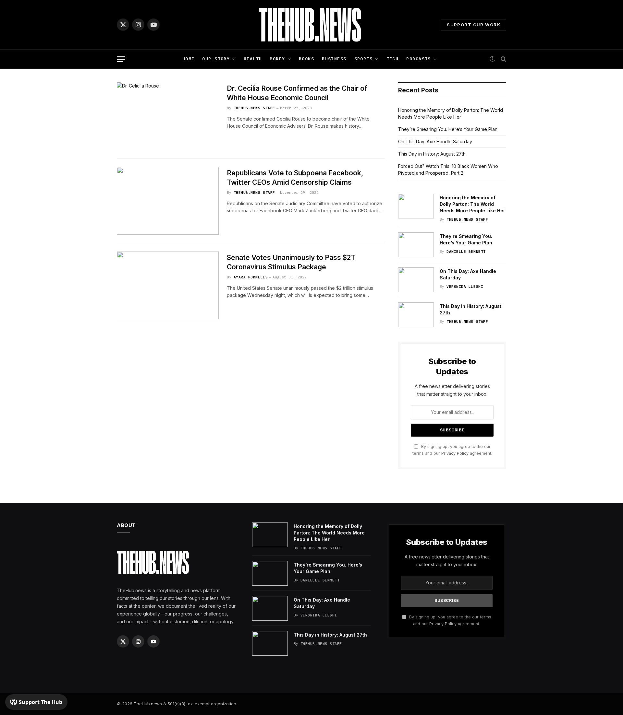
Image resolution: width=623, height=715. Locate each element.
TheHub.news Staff (254, 108)
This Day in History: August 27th (432, 154)
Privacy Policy (455, 453)
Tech (392, 59)
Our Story (216, 59)
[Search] (502, 59)
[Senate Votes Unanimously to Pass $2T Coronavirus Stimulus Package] (168, 285)
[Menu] (121, 59)
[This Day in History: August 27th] (416, 314)
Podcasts (418, 59)
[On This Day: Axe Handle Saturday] (416, 279)
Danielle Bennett (466, 251)
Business (334, 59)
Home (188, 59)
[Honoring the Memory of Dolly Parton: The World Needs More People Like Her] (416, 206)
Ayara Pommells (251, 277)
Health (253, 59)
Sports (363, 59)
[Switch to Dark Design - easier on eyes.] (492, 59)
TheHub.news (148, 703)
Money (277, 59)
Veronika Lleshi (464, 286)
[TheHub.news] (311, 24)
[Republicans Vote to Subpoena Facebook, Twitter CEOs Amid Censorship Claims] (168, 201)
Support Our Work (473, 24)
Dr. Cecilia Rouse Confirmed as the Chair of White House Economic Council (297, 93)
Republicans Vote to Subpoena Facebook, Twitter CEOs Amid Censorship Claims (295, 177)
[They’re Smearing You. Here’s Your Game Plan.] (416, 244)
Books (306, 59)
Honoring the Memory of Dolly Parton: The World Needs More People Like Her (472, 204)
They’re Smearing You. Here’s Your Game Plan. (448, 129)
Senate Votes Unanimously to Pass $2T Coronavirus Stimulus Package (291, 262)
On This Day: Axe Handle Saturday (435, 141)
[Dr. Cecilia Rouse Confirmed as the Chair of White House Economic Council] (168, 116)
